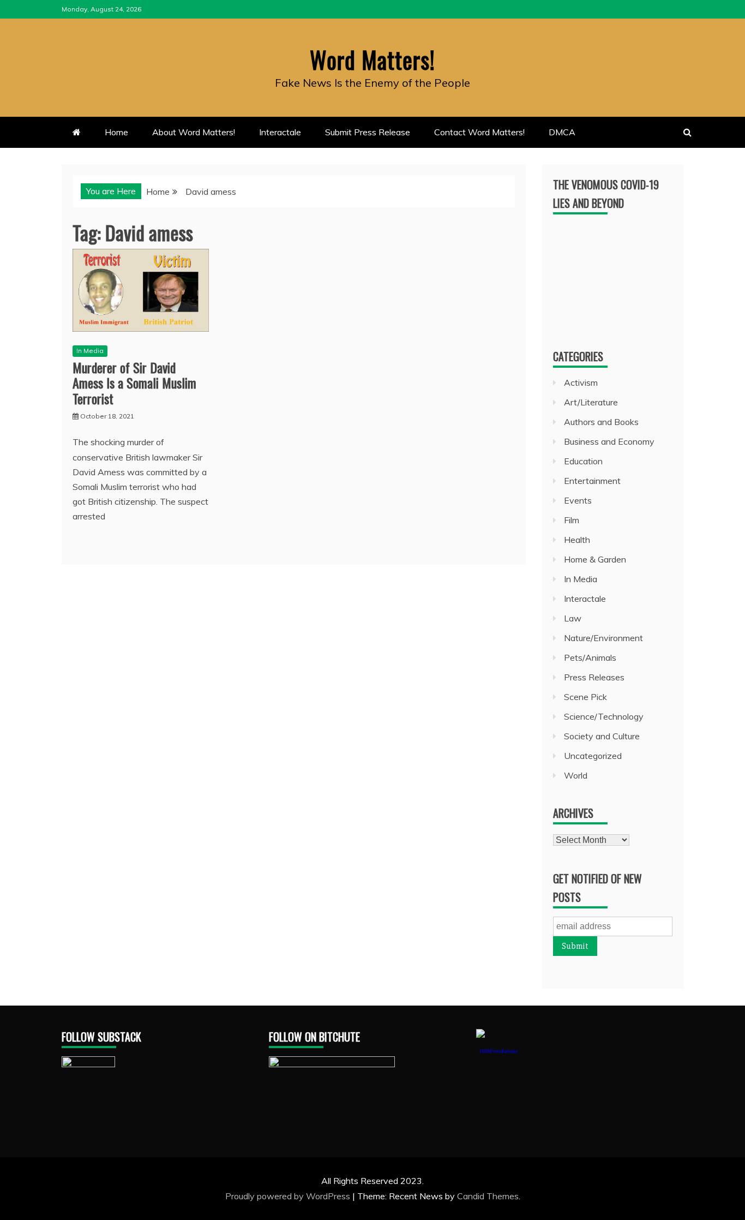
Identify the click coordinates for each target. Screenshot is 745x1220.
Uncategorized (593, 755)
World (575, 775)
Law (572, 618)
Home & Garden (595, 559)
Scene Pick (585, 696)
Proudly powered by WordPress (288, 1196)
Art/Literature (591, 402)
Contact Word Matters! (479, 132)
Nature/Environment (603, 637)
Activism (581, 382)
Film (571, 520)
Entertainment (592, 480)
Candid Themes (488, 1196)
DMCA (562, 132)
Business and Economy (609, 441)
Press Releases (594, 677)
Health (577, 539)
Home (116, 132)
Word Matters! (372, 59)
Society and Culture (602, 736)
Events (578, 500)
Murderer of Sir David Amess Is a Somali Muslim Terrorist (134, 383)
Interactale (280, 132)
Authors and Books (601, 421)
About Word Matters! (193, 132)
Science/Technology (604, 716)
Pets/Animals (590, 657)
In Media (90, 350)
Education (583, 461)
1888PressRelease (498, 1051)
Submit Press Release (367, 132)
